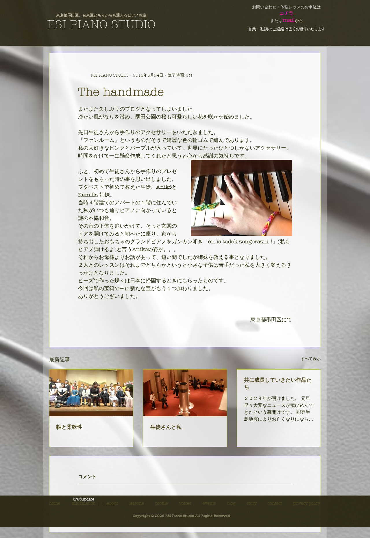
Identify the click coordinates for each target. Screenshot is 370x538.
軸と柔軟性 (69, 427)
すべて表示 (311, 358)
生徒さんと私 (166, 427)
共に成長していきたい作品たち (278, 383)
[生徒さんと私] (185, 393)
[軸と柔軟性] (91, 393)
